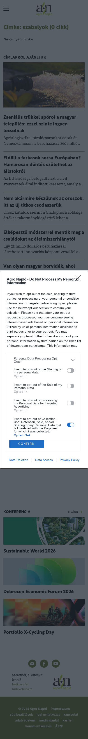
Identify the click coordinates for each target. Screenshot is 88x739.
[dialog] (44, 369)
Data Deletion (18, 460)
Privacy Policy (69, 460)
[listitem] (44, 360)
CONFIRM (26, 443)
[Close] (79, 279)
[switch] (70, 370)
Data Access (44, 460)
